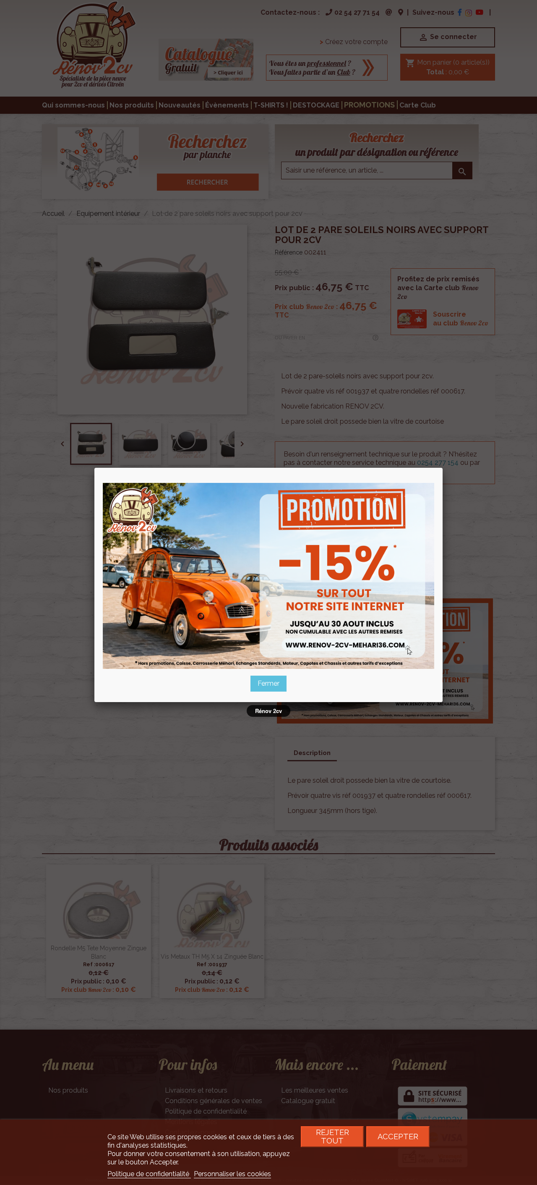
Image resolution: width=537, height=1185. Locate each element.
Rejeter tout (332, 1136)
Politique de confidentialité (149, 1174)
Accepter (398, 1136)
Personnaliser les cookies (232, 1174)
